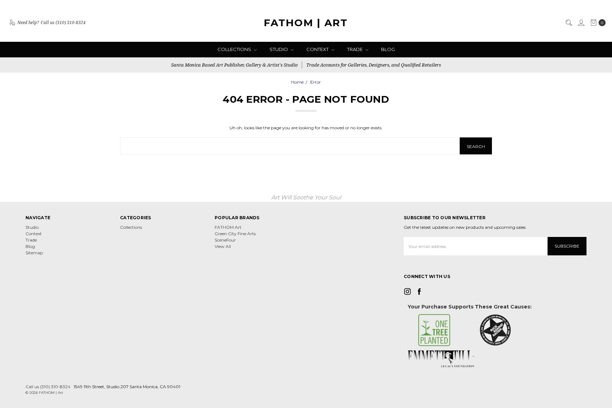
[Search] (568, 22)
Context (318, 49)
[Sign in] (580, 22)
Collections (234, 49)
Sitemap (34, 252)
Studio (279, 49)
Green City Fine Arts (235, 233)
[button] (434, 330)
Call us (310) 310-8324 (48, 386)
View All (223, 246)
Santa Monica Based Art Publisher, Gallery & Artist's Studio (234, 65)
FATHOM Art (228, 227)
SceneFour (225, 240)
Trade (355, 49)
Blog (388, 49)
